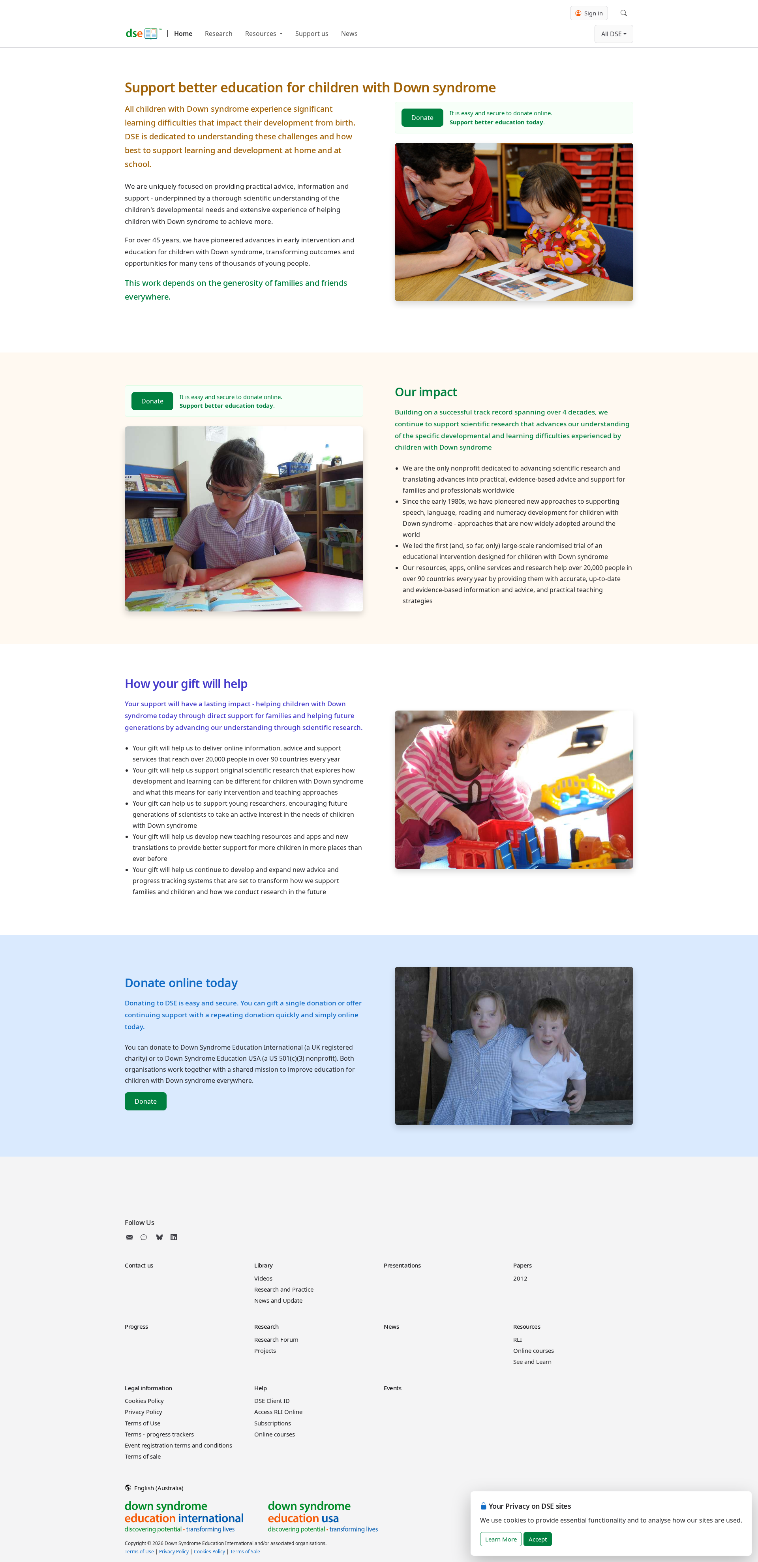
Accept (538, 1539)
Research (219, 33)
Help (260, 1388)
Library (263, 1265)
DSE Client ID (272, 1400)
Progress (136, 1326)
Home (183, 33)
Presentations (402, 1265)
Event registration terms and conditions (178, 1445)
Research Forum (276, 1339)
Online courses (533, 1350)
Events (392, 1388)
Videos (263, 1278)
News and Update (278, 1300)
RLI (517, 1339)
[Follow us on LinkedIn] (173, 1237)
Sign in (593, 13)
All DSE (611, 34)
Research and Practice (283, 1289)
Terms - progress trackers (159, 1434)
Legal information (148, 1388)
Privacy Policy (143, 1412)
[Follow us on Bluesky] (159, 1237)
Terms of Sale (245, 1551)
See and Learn (532, 1361)
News (349, 33)
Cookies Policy (144, 1400)
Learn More (501, 1539)
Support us (311, 33)
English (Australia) (158, 1488)
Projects (265, 1350)
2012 (520, 1278)
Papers (522, 1265)
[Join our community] (145, 1237)
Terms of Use (142, 1423)
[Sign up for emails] (131, 1237)
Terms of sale (143, 1456)
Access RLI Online (278, 1412)
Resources (261, 33)
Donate (422, 117)
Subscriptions (272, 1423)
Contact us (139, 1265)
